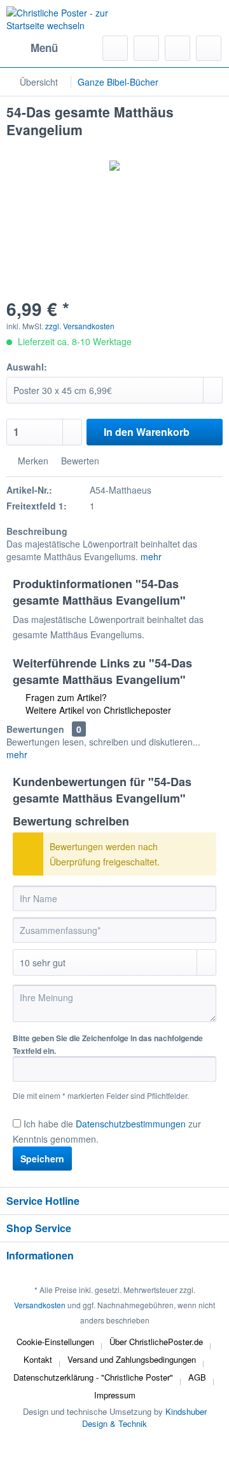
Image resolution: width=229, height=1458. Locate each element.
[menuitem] (32, 48)
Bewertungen (35, 729)
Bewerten (79, 460)
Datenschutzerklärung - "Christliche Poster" (93, 1377)
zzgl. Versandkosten (79, 325)
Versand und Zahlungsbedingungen (131, 1359)
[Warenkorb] (208, 48)
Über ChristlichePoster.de (156, 1342)
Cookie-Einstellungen (55, 1342)
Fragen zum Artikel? (65, 697)
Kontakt (38, 1359)
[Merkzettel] (146, 48)
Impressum (114, 1395)
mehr (151, 556)
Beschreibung (36, 531)
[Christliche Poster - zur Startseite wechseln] (60, 22)
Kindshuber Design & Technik (144, 1417)
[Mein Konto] (177, 48)
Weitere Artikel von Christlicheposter (97, 710)
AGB (197, 1377)
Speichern (42, 1158)
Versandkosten (40, 1304)
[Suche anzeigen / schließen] (115, 48)
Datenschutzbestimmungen (131, 1123)
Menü (44, 47)
